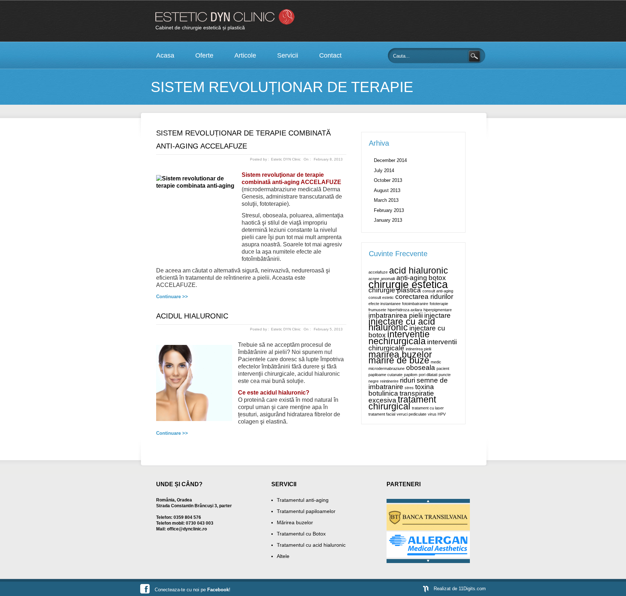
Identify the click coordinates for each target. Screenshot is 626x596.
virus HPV (437, 414)
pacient (443, 368)
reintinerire (389, 381)
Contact (330, 55)
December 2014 (390, 160)
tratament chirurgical (402, 403)
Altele (283, 556)
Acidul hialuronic (192, 316)
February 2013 (389, 210)
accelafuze (378, 272)
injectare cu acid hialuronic (401, 324)
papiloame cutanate (385, 374)
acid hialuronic (418, 270)
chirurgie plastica (394, 290)
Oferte (204, 55)
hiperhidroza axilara (405, 310)
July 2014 (384, 170)
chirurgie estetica (408, 284)
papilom (410, 374)
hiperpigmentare (437, 310)
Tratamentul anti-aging (303, 500)
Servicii (287, 55)
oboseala (420, 367)
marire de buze (398, 360)
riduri (407, 380)
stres (409, 387)
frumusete (377, 310)
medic (436, 362)
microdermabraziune (386, 368)
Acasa (165, 55)
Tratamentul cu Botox (301, 534)
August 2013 (387, 190)
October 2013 (388, 180)
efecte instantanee (384, 303)
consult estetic (381, 297)
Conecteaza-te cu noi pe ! (192, 589)
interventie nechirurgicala (399, 337)
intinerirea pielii (418, 349)
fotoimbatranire (415, 303)
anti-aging (411, 278)
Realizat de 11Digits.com (460, 588)
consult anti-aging (437, 291)
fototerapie (439, 303)
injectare (437, 315)
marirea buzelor (400, 354)
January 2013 (388, 220)
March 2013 (386, 200)
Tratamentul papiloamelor (306, 511)
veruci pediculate (411, 414)
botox (437, 278)
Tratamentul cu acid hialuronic (311, 545)
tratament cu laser (428, 408)
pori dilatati (428, 374)
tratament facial (381, 414)
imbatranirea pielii (395, 315)
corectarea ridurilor (424, 296)
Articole (245, 55)
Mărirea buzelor (295, 522)
